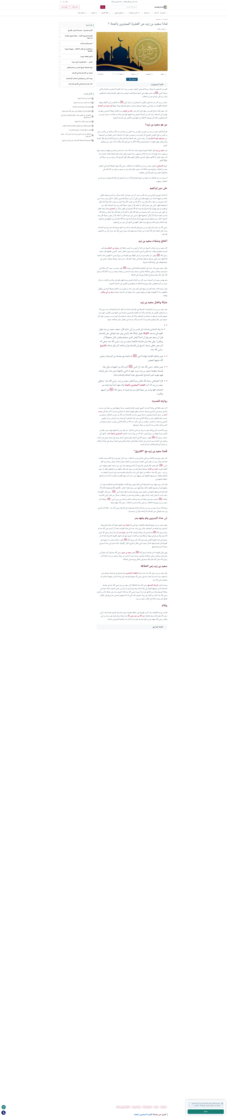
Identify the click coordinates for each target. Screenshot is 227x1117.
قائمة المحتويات (157, 84)
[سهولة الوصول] (63, 2)
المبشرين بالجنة (116, 433)
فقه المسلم (105, 13)
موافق (206, 1111)
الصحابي (160, 166)
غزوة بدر (126, 525)
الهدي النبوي (118, 13)
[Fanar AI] (3, 1112)
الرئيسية (162, 13)
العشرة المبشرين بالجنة (135, 385)
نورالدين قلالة (161, 29)
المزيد (93, 13)
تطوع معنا (64, 7)
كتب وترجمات (133, 13)
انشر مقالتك (74, 7)
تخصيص (196, 1105)
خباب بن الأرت (153, 469)
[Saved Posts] (60, 2)
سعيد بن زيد (160, 150)
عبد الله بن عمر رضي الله (136, 616)
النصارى (112, 208)
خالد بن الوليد (128, 111)
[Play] (130, 79)
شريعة (146, 13)
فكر (156, 13)
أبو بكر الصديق (152, 585)
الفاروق (103, 346)
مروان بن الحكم (113, 248)
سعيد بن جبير (127, 552)
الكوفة (146, 333)
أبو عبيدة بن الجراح (105, 105)
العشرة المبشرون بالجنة (143, 1114)
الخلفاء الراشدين (132, 573)
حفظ (162, 74)
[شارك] (3, 1107)
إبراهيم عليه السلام (157, 138)
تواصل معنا (81, 13)
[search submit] (102, 7)
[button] (118, 74)
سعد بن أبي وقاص (107, 292)
